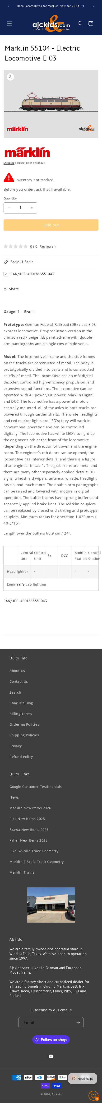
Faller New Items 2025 (28, 840)
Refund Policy (21, 756)
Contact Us (18, 681)
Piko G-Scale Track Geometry (33, 851)
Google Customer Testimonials (35, 786)
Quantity (10, 198)
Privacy (15, 746)
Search (15, 692)
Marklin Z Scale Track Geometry (36, 861)
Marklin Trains (21, 872)
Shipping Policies (24, 735)
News (14, 797)
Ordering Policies (24, 724)
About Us (17, 670)
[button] (9, 23)
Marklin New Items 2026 (30, 808)
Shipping (9, 162)
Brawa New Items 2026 (29, 829)
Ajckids (56, 1094)
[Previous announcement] (9, 6)
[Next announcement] (93, 6)
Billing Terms (20, 713)
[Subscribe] (78, 1022)
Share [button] (14, 289)
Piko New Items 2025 (27, 818)
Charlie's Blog (21, 703)
